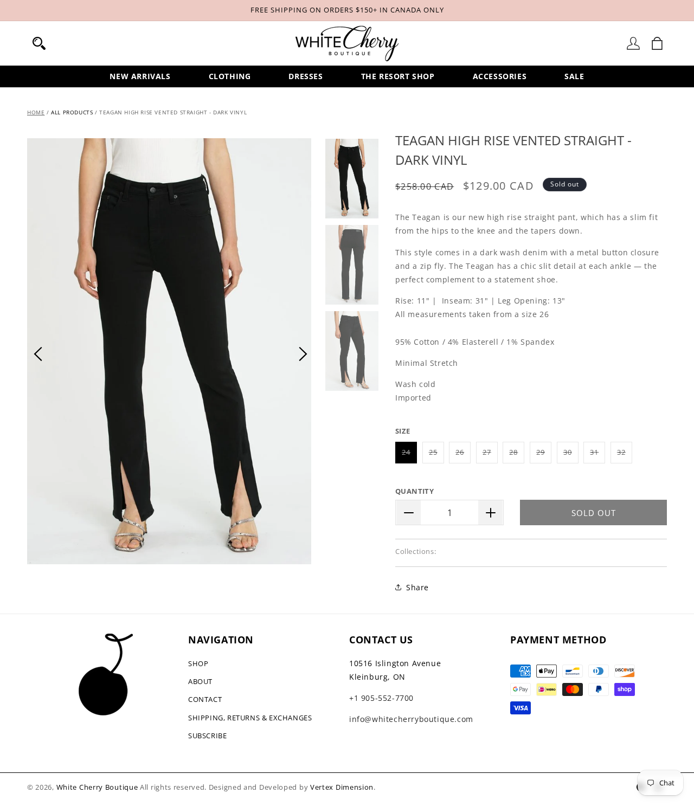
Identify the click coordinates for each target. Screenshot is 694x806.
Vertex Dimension (342, 787)
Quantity (414, 491)
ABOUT (200, 681)
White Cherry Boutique (97, 787)
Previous (38, 354)
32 (624, 455)
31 (597, 455)
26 (463, 455)
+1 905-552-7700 (381, 698)
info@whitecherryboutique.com (411, 719)
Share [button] (417, 587)
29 (543, 455)
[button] (39, 43)
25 (436, 455)
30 (571, 455)
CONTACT (205, 699)
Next (303, 354)
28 (516, 455)
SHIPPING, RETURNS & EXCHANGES (250, 718)
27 (490, 455)
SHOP (198, 663)
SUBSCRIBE (207, 735)
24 (409, 455)
